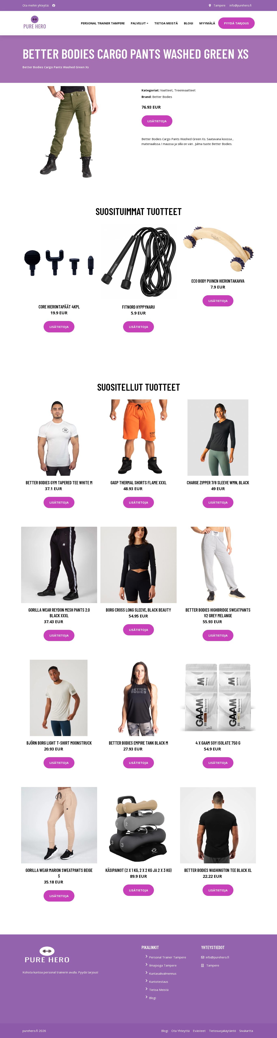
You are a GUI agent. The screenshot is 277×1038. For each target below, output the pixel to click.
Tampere (219, 5)
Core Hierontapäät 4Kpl (59, 306)
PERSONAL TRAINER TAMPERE (103, 23)
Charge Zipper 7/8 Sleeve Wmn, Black (218, 482)
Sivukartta (246, 1031)
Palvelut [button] (138, 23)
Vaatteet (166, 90)
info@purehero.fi (240, 5)
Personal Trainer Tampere (167, 957)
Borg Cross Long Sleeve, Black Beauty (138, 609)
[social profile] (54, 5)
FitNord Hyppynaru (138, 306)
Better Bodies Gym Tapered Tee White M (59, 482)
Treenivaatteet (184, 90)
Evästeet (199, 1031)
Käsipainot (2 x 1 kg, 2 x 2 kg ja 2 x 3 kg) (138, 870)
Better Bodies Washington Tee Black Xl (218, 870)
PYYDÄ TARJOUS (236, 23)
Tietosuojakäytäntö (222, 1031)
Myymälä (207, 23)
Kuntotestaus (158, 982)
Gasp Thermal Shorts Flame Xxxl (138, 482)
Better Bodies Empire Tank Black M (138, 742)
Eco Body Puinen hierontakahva (217, 280)
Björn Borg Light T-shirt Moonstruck (59, 742)
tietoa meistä (166, 23)
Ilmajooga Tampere (163, 965)
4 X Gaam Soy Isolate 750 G (217, 742)
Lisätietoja (156, 121)
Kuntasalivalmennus (162, 973)
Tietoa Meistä (159, 990)
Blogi (188, 23)
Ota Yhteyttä (180, 1031)
